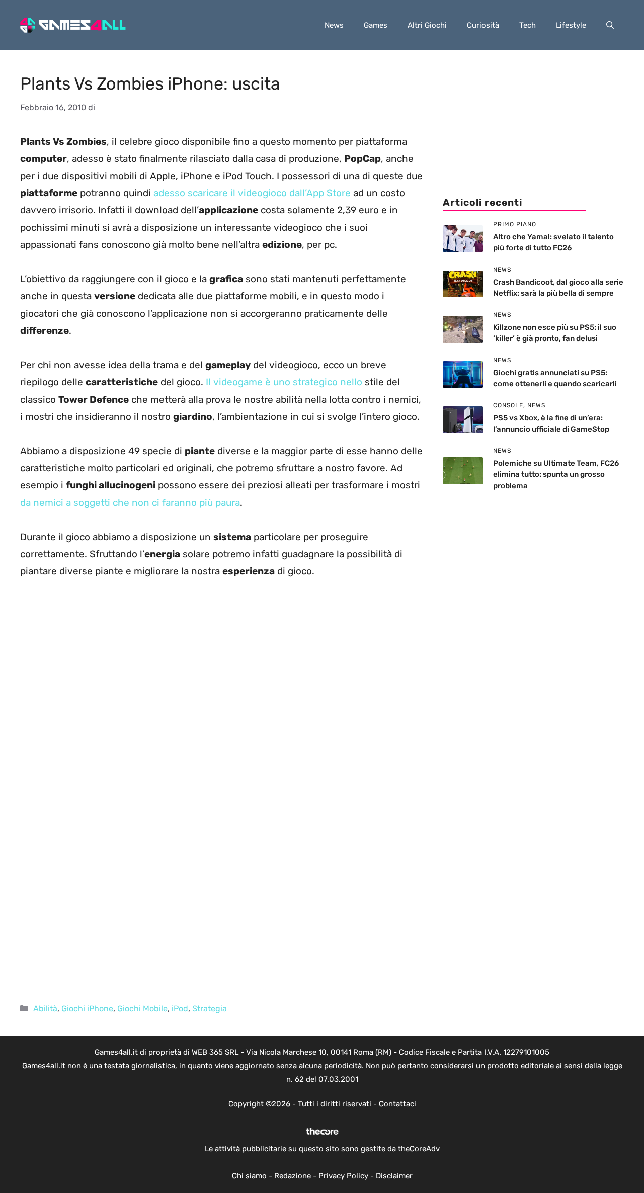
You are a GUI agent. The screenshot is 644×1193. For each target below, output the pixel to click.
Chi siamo (249, 1175)
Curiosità (483, 25)
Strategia (209, 1008)
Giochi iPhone (87, 1008)
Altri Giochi (427, 25)
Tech (527, 25)
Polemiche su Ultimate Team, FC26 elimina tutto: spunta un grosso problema (556, 474)
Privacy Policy (343, 1175)
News (334, 25)
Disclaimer (394, 1175)
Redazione (292, 1175)
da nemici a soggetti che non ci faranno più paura (130, 502)
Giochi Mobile (142, 1008)
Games (375, 25)
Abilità (45, 1008)
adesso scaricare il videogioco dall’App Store (252, 193)
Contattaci (397, 1104)
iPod (180, 1008)
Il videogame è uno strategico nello (284, 382)
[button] (610, 25)
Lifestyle (571, 25)
